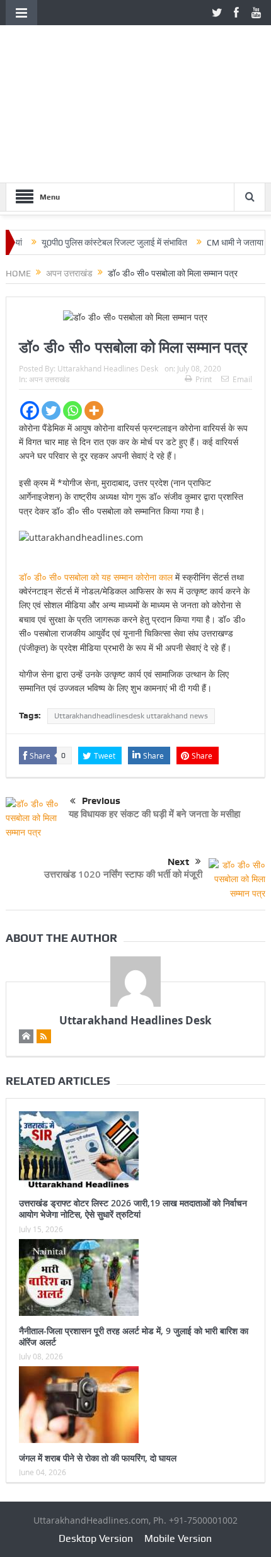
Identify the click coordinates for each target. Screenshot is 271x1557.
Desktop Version (96, 1538)
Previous (101, 801)
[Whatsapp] (72, 410)
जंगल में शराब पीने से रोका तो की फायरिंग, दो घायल (97, 1458)
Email (242, 379)
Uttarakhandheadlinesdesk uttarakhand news (131, 715)
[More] (93, 410)
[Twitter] (51, 410)
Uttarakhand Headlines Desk (107, 368)
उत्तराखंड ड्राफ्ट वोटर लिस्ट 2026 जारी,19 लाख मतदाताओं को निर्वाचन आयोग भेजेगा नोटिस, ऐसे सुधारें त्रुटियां (133, 1208)
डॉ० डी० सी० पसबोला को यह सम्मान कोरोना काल (96, 577)
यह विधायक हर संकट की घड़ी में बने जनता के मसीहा (154, 813)
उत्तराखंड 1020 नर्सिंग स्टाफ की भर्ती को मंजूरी (123, 874)
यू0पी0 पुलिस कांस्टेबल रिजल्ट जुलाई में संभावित (99, 242)
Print (203, 379)
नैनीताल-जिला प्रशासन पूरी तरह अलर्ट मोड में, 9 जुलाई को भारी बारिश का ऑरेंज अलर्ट (133, 1336)
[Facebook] (29, 410)
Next (178, 862)
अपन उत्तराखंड (49, 379)
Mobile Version (178, 1538)
